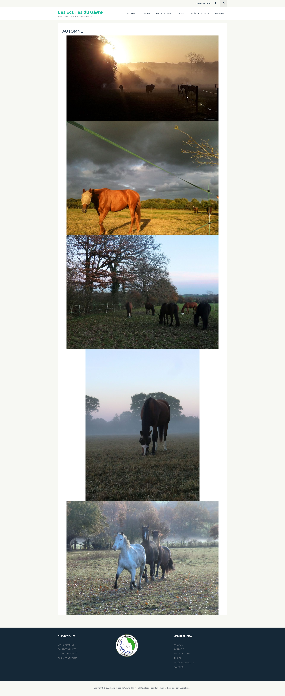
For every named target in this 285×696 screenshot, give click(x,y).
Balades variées (67, 649)
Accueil (131, 13)
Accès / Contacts (199, 13)
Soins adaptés (66, 644)
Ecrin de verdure (67, 658)
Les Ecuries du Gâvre (80, 12)
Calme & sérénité (67, 653)
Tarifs (180, 13)
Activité (145, 13)
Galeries (219, 13)
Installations (163, 13)
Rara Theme (160, 687)
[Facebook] (215, 3)
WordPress (185, 687)
